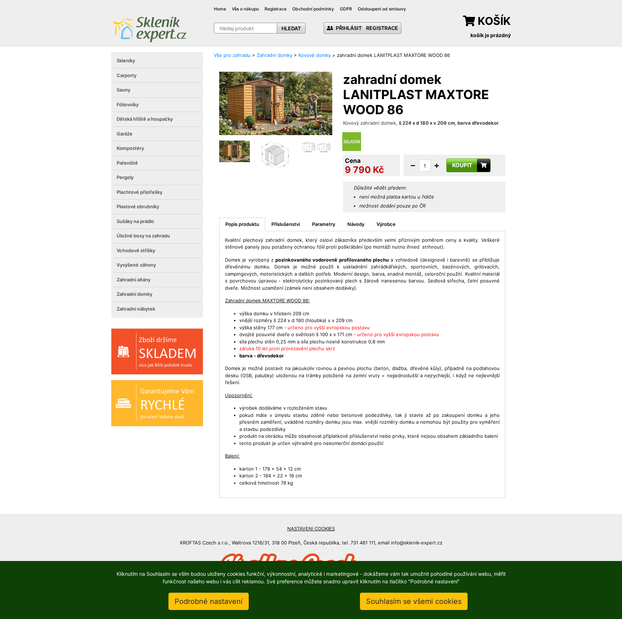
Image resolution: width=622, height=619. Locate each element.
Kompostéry (130, 148)
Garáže (124, 134)
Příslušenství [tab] (285, 224)
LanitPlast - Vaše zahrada (149, 28)
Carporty (126, 75)
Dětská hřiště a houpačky (145, 119)
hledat (291, 28)
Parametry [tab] (323, 224)
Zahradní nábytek (136, 309)
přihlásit (348, 28)
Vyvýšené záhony (136, 265)
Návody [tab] (355, 224)
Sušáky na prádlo (135, 221)
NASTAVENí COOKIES (311, 528)
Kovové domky (314, 55)
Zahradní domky (134, 294)
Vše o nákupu (245, 9)
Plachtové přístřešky (139, 192)
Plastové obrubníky (138, 206)
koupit (462, 165)
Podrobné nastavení (209, 601)
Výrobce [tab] (386, 224)
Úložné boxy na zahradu (143, 236)
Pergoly (125, 177)
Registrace (276, 9)
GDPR (346, 9)
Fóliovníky (128, 104)
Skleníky (126, 60)
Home (220, 9)
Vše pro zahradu (232, 55)
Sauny (123, 90)
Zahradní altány (133, 279)
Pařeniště (127, 163)
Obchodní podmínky (313, 9)
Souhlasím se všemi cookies (413, 601)
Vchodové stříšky (136, 250)
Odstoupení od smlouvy (382, 9)
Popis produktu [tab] (242, 224)
